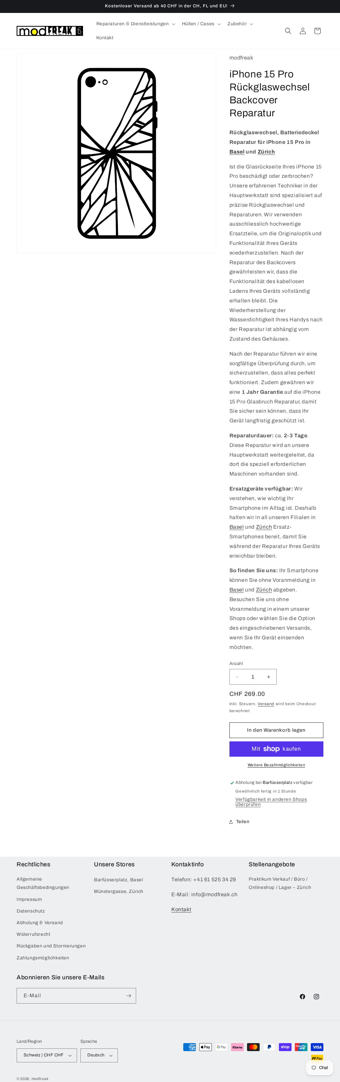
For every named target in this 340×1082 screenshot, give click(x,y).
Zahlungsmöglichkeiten (43, 957)
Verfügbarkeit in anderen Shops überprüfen (271, 802)
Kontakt (181, 909)
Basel (237, 152)
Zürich (266, 152)
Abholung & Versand (40, 922)
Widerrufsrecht (33, 934)
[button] (135, 24)
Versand (266, 704)
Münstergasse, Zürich (118, 891)
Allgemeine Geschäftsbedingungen (43, 883)
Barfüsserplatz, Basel (118, 879)
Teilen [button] (243, 821)
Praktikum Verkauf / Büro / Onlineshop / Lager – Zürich (280, 883)
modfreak (40, 1079)
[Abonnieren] (128, 996)
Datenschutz (31, 911)
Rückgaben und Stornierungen (51, 945)
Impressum (29, 899)
